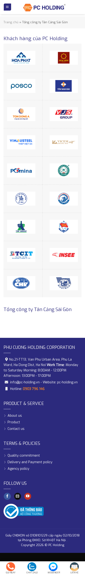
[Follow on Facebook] (7, 496)
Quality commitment (24, 455)
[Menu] (7, 7)
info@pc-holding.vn (25, 382)
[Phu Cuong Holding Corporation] (44, 7)
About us (15, 415)
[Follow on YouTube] (27, 496)
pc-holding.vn (67, 382)
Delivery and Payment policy (30, 462)
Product (14, 422)
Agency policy (18, 468)
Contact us (16, 429)
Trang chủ (11, 22)
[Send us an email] (17, 496)
